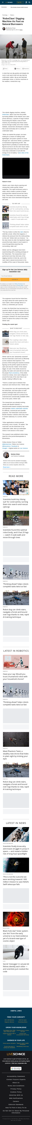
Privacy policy (16, 1089)
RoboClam (5, 114)
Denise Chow (11, 28)
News (21, 29)
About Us (16, 1082)
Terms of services (19, 283)
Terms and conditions (16, 1086)
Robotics (12, 15)
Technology (4, 15)
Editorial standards (16, 1104)
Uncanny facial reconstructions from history (22, 1034)
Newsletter (26, 68)
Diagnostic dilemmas (9, 1022)
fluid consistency (14, 373)
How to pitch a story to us (16, 1107)
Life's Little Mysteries (9, 1020)
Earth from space (23, 1020)
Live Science (24, 448)
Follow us (18, 68)
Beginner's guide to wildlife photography (23, 1044)
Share (6, 68)
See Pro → (20, 2)
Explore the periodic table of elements (9, 1034)
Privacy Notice (20, 285)
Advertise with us (16, 1095)
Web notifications (16, 1098)
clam (21, 232)
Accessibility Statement (16, 1076)
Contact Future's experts (16, 1079)
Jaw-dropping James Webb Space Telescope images (9, 1031)
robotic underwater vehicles (19, 408)
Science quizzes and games (9, 1043)
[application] (16, 167)
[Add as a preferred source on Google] (16, 1068)
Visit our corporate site (19, 1063)
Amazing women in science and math (23, 1031)
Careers (16, 1101)
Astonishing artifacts (22, 1022)
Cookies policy (16, 1092)
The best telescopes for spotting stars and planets (9, 1047)
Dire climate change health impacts (19, 7)
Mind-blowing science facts (23, 1046)
